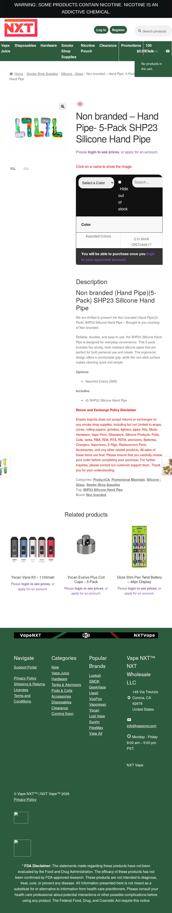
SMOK (94, 681)
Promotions (131, 45)
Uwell (93, 692)
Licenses (21, 689)
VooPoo (95, 698)
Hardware (49, 45)
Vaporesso (97, 704)
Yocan (94, 710)
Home (19, 73)
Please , (98, 151)
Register (118, 30)
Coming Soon (62, 713)
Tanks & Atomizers (66, 684)
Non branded (96, 494)
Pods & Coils (62, 690)
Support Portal (25, 667)
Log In (101, 30)
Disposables (25, 45)
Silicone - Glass (72, 73)
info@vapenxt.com (141, 725)
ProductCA (101, 479)
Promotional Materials (128, 479)
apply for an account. (141, 151)
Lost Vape (97, 715)
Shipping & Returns (29, 683)
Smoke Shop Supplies (68, 51)
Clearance (108, 45)
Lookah (95, 675)
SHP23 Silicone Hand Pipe (103, 489)
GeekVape (97, 687)
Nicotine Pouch (88, 48)
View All (95, 733)
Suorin (94, 721)
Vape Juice (60, 673)
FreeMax (96, 727)
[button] (62, 106)
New (55, 667)
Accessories (61, 696)
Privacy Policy (25, 678)
